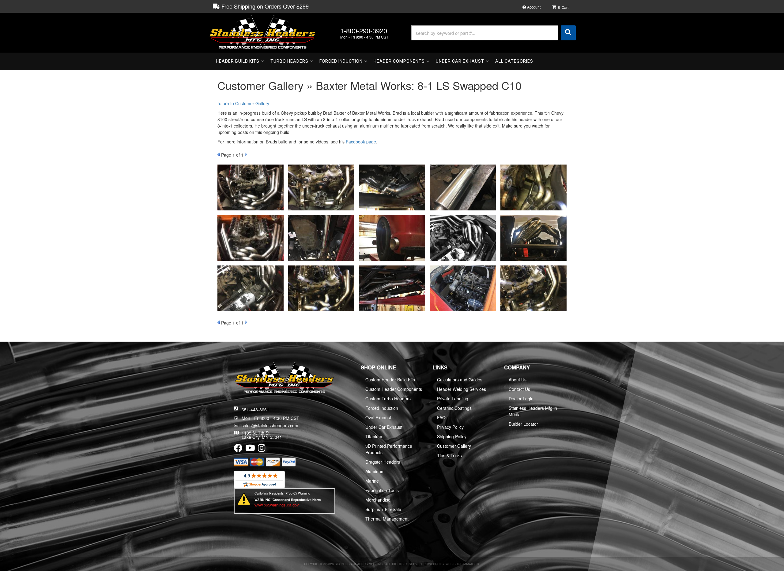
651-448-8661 (255, 409)
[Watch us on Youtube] (250, 449)
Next (246, 154)
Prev (218, 154)
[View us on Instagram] (262, 449)
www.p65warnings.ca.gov (276, 505)
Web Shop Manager (462, 564)
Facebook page (361, 142)
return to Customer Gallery (243, 103)
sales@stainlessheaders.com (270, 425)
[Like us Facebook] (238, 449)
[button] (493, 32)
